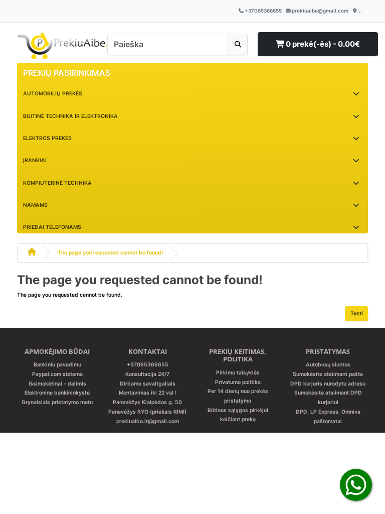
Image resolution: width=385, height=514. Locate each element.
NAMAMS (35, 205)
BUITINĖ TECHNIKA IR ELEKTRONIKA (70, 116)
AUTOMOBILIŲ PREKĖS (52, 93)
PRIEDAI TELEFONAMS (52, 227)
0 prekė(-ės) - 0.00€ (322, 44)
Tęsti (356, 313)
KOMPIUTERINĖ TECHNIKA (57, 183)
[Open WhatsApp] (356, 484)
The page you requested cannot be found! (110, 252)
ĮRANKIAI (35, 160)
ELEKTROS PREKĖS (47, 138)
